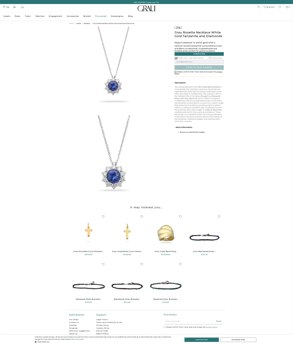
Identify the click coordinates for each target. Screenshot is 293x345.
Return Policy (102, 334)
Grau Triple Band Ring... (165, 251)
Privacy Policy (102, 325)
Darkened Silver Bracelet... (88, 299)
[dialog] (146, 339)
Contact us (74, 322)
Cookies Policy (102, 328)
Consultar (199, 54)
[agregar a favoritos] (103, 216)
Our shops (74, 319)
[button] (107, 341)
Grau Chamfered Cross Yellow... (127, 251)
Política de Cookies (77, 339)
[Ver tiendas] (14, 6)
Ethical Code (102, 331)
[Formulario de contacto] (22, 7)
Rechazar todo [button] (238, 340)
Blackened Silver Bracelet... (127, 299)
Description (180, 83)
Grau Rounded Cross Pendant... (88, 251)
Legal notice (102, 319)
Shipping (73, 328)
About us (73, 334)
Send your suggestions (79, 331)
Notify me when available (199, 67)
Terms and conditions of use (109, 322)
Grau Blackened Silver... (204, 251)
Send (218, 321)
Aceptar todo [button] (202, 340)
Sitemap (73, 325)
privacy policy (211, 327)
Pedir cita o (183, 58)
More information (183, 127)
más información (196, 58)
